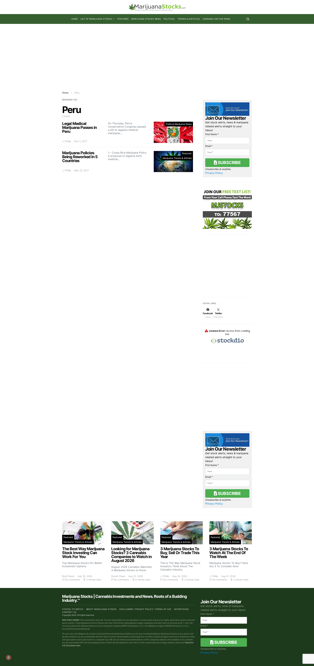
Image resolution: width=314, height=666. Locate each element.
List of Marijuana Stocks (96, 19)
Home (74, 19)
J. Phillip (66, 141)
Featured (123, 19)
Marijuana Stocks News (146, 19)
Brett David (68, 576)
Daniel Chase (118, 576)
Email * (209, 146)
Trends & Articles (189, 19)
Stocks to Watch (72, 609)
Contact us (69, 612)
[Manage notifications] (8, 657)
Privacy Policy (214, 173)
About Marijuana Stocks (101, 609)
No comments (72, 579)
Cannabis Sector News (216, 19)
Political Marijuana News (179, 124)
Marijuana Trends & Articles (177, 158)
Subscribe (229, 162)
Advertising (181, 609)
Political (169, 19)
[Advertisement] (157, 57)
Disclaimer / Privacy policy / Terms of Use (145, 609)
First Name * (212, 134)
